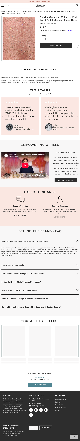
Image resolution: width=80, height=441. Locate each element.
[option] (19, 38)
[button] (2, 116)
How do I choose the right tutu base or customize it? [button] (24, 299)
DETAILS (49, 1)
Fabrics (18, 11)
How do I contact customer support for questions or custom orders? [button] (31, 307)
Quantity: (43, 36)
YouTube (9, 254)
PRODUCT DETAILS (28, 70)
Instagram (32, 254)
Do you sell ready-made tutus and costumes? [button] (21, 282)
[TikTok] (46, 410)
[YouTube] (31, 415)
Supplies (10, 11)
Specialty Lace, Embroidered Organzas (35, 11)
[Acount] (72, 6)
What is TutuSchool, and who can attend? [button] (19, 290)
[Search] (8, 6)
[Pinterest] (41, 410)
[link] (76, 45)
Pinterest (15, 254)
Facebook (22, 254)
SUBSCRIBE (45, 428)
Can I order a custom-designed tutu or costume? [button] (22, 274)
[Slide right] (75, 208)
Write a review (40, 385)
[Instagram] (36, 410)
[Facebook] (31, 410)
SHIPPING (43, 70)
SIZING (53, 70)
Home (3, 11)
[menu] (2, 6)
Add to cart (56, 45)
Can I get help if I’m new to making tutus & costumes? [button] (24, 241)
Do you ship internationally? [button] (13, 265)
